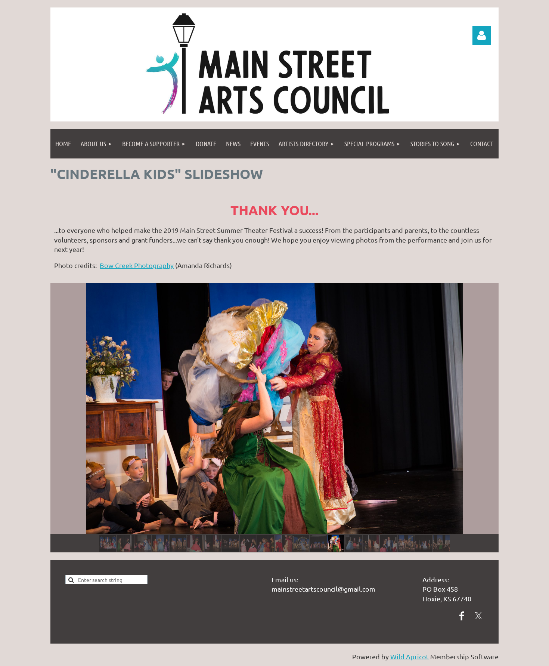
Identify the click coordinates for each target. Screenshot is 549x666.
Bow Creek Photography (137, 265)
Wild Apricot (409, 656)
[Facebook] (461, 616)
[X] (478, 616)
